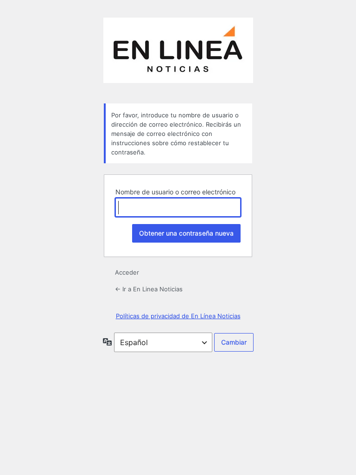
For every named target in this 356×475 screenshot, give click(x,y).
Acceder (127, 272)
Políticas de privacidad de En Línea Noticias (178, 316)
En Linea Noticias (178, 55)
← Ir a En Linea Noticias (149, 289)
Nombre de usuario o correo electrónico (175, 192)
